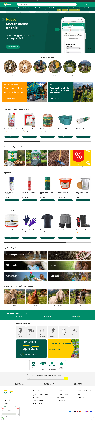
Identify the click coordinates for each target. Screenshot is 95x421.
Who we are (59, 392)
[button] (89, 4)
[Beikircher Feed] (10, 66)
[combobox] (47, 4)
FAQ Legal (79, 394)
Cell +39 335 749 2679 (39, 402)
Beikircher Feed (12, 7)
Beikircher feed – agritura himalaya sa (46, 129)
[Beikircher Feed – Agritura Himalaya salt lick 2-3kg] (47, 120)
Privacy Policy (79, 396)
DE (89, 1)
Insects (40, 75)
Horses (44, 7)
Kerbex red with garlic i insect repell (28, 129)
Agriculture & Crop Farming (24, 7)
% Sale (58, 9)
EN (90, 1)
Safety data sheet (80, 399)
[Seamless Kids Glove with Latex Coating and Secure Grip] (29, 221)
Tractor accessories (30, 9)
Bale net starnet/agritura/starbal (83, 128)
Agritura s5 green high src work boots (83, 230)
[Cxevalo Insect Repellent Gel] (29, 183)
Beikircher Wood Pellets (47, 12)
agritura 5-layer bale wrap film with (46, 193)
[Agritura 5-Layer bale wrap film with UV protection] (47, 183)
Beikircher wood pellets (25, 75)
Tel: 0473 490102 (38, 396)
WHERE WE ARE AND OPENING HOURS (56, 355)
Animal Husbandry (37, 7)
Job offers (59, 396)
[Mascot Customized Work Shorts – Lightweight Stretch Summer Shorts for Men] (65, 221)
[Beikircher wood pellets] (25, 66)
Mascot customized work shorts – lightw (65, 230)
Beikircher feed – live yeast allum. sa (82, 193)
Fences (52, 9)
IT (87, 1)
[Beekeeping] (55, 66)
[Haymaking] (70, 66)
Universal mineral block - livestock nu (63, 193)
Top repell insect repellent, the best (11, 129)
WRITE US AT (75, 316)
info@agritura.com (7, 403)
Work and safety (76, 7)
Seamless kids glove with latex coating (29, 230)
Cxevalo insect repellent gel (28, 192)
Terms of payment (60, 397)
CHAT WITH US (47, 316)
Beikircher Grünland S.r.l (39, 392)
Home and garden (19, 9)
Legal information (80, 397)
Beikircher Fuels (77, 12)
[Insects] (40, 66)
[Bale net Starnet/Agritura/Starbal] (83, 120)
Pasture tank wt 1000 (62, 128)
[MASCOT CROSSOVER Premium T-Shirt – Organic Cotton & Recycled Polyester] (47, 221)
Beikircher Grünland (49, 1)
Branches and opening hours (62, 394)
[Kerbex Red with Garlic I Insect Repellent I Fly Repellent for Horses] (29, 120)
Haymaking (39, 9)
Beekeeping (68, 7)
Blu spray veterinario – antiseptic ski (9, 193)
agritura (7, 416)
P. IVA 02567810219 (38, 403)
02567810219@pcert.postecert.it (41, 399)
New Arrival (65, 9)
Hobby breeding (86, 7)
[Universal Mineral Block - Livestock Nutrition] (65, 183)
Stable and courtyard (53, 7)
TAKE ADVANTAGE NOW (10, 98)
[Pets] (84, 66)
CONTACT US (19, 316)
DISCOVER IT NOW (55, 98)
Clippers (46, 9)
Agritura (5, 7)
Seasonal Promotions (74, 9)
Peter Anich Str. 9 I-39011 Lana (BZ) (41, 394)
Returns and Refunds (61, 400)
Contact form (79, 392)
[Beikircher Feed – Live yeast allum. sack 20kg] (83, 183)
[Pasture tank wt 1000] (65, 120)
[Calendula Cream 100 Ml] (11, 221)
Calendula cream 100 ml (9, 229)
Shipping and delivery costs (62, 399)
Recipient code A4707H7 (40, 400)
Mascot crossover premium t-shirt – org (46, 230)
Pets (62, 7)
